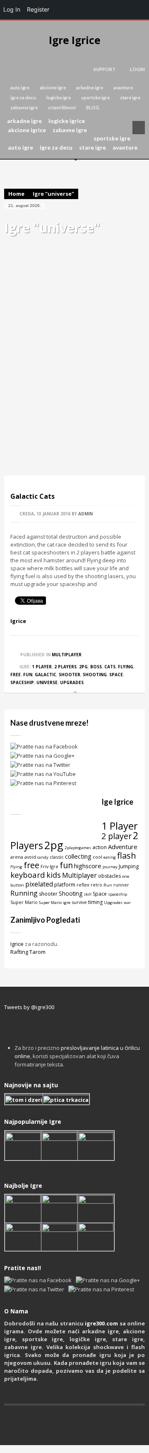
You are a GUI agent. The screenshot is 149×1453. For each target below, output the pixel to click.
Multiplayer (67, 655)
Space (116, 674)
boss (96, 667)
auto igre (19, 87)
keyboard (27, 874)
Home (16, 193)
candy (42, 857)
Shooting (95, 674)
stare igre (130, 97)
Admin (85, 514)
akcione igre (53, 87)
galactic (45, 674)
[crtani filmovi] (23, 1099)
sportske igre (95, 97)
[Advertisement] (74, 380)
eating (109, 857)
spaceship (22, 682)
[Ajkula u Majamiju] (23, 1208)
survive (79, 902)
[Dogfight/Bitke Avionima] (95, 1208)
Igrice (18, 621)
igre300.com (101, 1323)
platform (64, 884)
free (15, 674)
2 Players (65, 667)
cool (97, 857)
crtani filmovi (62, 107)
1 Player (42, 667)
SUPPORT (104, 69)
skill (87, 894)
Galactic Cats (32, 496)
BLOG (92, 107)
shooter (69, 674)
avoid (30, 857)
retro (96, 885)
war (127, 902)
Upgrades (72, 682)
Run (107, 885)
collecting (78, 856)
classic (57, 857)
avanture (123, 87)
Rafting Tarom (28, 952)
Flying (125, 667)
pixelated (39, 884)
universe (47, 682)
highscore (87, 866)
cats (109, 667)
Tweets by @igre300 (29, 1007)
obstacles (109, 875)
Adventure (122, 846)
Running (24, 893)
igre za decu (23, 97)
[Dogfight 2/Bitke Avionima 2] (95, 1145)
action (99, 847)
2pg (83, 667)
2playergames (78, 847)
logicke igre (58, 97)
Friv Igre (49, 866)
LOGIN (137, 69)
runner (121, 885)
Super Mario (24, 902)
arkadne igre (89, 87)
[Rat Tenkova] (95, 1236)
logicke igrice (66, 121)
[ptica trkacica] (66, 1099)
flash (126, 855)
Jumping (129, 866)
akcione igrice (27, 130)
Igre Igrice (75, 40)
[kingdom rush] (23, 1145)
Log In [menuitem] (11, 9)
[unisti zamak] (59, 1145)
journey (110, 866)
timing (95, 902)
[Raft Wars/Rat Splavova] (59, 1208)
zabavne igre (24, 107)
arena (16, 857)
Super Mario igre (54, 902)
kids (53, 875)
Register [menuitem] (38, 9)
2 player (116, 836)
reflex (83, 885)
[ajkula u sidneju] (59, 1236)
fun (27, 674)
